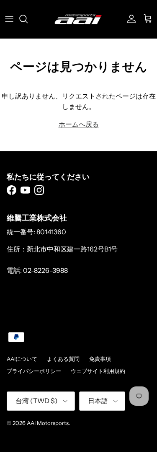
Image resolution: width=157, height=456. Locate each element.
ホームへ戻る (79, 124)
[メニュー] (9, 19)
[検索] (27, 19)
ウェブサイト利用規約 (98, 371)
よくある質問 (63, 358)
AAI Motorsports (48, 423)
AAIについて (22, 358)
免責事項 (100, 358)
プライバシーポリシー (34, 371)
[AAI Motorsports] (78, 19)
